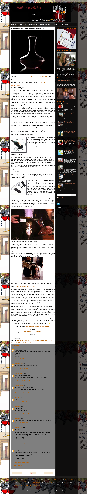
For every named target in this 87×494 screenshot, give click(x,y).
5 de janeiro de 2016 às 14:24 (22, 401)
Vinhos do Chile (40, 484)
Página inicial (14, 24)
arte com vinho (48, 484)
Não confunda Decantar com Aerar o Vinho (25, 286)
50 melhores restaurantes (28, 479)
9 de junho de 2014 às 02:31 (21, 368)
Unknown (17, 397)
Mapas (18, 482)
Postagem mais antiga (48, 473)
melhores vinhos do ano (19, 485)
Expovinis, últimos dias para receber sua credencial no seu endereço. (69, 122)
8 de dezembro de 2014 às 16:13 (22, 380)
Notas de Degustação (45, 24)
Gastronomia (40, 481)
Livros (71, 481)
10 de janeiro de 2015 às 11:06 (22, 392)
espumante (68, 484)
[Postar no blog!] (16, 338)
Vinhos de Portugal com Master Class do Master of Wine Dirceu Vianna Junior (69, 113)
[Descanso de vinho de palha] (33, 268)
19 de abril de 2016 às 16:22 (21, 444)
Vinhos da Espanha (58, 482)
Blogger (64, 490)
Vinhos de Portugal (31, 484)
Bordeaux (45, 479)
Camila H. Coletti (19, 363)
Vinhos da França (67, 482)
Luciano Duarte (19, 373)
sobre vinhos (28, 342)
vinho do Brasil (28, 485)
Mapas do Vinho (25, 482)
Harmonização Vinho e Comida (58, 481)
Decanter (13, 342)
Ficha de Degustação (16, 481)
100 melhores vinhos (22, 340)
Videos (46, 482)
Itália (67, 481)
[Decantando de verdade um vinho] (32, 239)
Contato (55, 24)
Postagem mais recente (17, 473)
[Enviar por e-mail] (14, 338)
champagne (55, 484)
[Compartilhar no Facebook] (19, 338)
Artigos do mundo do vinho (66, 24)
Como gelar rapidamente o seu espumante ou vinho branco (69, 132)
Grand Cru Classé (48, 481)
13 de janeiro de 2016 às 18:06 (22, 413)
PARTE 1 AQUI (41, 82)
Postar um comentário (18, 465)
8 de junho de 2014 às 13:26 (21, 358)
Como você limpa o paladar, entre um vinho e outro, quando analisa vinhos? (70, 167)
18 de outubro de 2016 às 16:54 (22, 462)
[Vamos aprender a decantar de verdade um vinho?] (32, 73)
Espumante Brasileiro (69, 479)
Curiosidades (23, 24)
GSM (36, 481)
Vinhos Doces (51, 482)
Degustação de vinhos (55, 479)
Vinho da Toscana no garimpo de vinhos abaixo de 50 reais (70, 104)
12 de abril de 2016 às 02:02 (21, 422)
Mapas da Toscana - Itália (68, 150)
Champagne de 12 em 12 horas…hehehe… (70, 175)
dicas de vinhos (62, 484)
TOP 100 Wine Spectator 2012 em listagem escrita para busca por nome (69, 141)
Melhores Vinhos (33, 24)
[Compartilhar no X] (17, 338)
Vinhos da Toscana (21, 484)
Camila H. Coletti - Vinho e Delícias (32, 331)
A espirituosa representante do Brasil (69, 184)
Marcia (16, 348)
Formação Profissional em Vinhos (28, 481)
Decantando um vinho (46, 340)
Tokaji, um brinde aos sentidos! (69, 158)
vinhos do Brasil (36, 485)
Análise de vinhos (37, 479)
